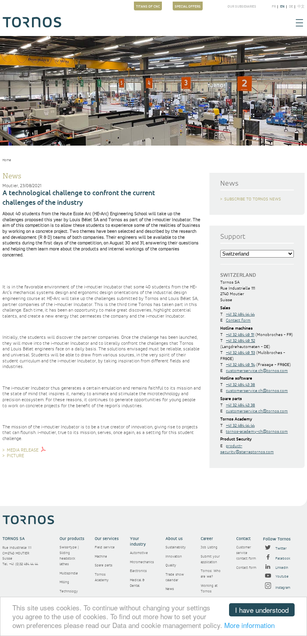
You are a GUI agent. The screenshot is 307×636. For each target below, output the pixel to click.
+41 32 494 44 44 (240, 314)
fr (274, 6)
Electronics (138, 571)
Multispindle (69, 573)
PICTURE (15, 456)
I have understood (262, 610)
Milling (64, 582)
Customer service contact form (246, 553)
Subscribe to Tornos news (252, 199)
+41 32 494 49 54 (240, 365)
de (291, 6)
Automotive (139, 553)
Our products (72, 539)
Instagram (282, 588)
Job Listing (209, 547)
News (169, 589)
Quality (170, 565)
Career (207, 539)
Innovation (173, 556)
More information (249, 625)
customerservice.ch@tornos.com (257, 371)
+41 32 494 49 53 (240, 353)
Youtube (281, 576)
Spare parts (103, 565)
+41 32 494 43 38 (240, 385)
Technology (69, 591)
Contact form (238, 320)
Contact (243, 539)
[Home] (32, 26)
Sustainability (175, 547)
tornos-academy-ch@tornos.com (257, 432)
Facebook (282, 558)
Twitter (280, 548)
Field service (105, 547)
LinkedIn (281, 568)
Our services (107, 539)
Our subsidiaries (241, 6)
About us (174, 539)
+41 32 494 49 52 (240, 341)
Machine (101, 556)
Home (6, 160)
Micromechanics (142, 562)
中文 (301, 6)
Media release (22, 450)
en (282, 6)
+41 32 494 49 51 (240, 335)
